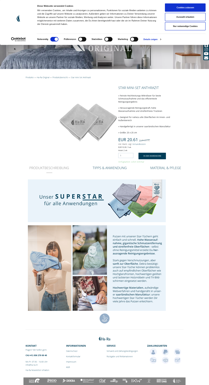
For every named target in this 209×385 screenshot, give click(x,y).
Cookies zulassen (185, 7)
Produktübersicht (60, 77)
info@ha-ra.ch (32, 364)
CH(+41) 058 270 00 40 (36, 355)
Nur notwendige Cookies (185, 26)
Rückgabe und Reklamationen (120, 356)
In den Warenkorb (152, 156)
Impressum (71, 361)
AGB (68, 367)
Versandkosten (139, 144)
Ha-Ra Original (43, 77)
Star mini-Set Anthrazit (81, 77)
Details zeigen (150, 39)
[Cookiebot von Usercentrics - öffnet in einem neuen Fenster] (18, 39)
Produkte (30, 77)
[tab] (49, 170)
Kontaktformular (73, 356)
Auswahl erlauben (185, 17)
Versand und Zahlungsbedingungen (122, 351)
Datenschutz (71, 351)
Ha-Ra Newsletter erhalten (37, 370)
